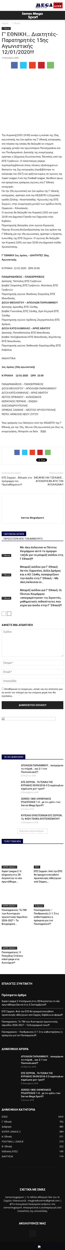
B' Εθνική (7, 1146)
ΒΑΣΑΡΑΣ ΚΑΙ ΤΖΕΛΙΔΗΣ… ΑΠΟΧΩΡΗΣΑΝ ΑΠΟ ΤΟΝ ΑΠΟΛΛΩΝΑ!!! (48, 481)
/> (37, 1247)
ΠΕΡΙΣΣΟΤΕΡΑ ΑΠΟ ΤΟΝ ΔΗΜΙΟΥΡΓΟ (23, 538)
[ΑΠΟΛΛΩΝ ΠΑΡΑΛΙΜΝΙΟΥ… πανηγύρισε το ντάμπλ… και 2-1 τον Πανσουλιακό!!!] (10, 769)
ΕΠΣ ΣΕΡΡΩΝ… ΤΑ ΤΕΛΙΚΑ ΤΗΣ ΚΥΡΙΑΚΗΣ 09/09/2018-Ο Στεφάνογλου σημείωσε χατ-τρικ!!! (42, 785)
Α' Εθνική (7, 1136)
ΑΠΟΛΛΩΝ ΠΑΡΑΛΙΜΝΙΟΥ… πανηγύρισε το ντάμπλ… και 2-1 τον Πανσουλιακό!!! (42, 768)
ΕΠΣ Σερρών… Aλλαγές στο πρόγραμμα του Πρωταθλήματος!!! (17, 481)
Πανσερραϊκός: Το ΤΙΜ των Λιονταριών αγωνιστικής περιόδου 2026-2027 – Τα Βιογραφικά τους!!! (30, 1023)
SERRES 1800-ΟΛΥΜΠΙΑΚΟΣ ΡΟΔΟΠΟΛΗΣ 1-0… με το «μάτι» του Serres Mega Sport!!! (40, 802)
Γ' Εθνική (16, 23)
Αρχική (5, 23)
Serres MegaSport (32, 517)
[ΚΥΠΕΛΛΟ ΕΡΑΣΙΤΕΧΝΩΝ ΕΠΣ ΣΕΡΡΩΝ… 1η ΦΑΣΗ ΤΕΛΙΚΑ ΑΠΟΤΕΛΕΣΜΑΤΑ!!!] (10, 819)
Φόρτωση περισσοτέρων (31, 831)
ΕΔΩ (43, 431)
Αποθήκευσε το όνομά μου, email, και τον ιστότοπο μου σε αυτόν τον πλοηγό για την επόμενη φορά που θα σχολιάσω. (32, 692)
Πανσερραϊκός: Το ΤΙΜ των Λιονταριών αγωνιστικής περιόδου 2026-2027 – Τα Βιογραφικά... (14, 917)
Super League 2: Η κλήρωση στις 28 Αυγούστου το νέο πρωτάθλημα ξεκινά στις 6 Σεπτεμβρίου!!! (31, 1003)
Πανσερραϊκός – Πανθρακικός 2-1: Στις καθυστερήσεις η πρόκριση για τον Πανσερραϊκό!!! (46, 917)
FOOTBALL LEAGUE (13, 1141)
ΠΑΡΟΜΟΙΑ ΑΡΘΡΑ (14, 534)
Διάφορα (39, 906)
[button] (60, 15)
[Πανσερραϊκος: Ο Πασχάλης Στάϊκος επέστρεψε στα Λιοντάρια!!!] (16, 939)
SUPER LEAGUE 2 (9, 867)
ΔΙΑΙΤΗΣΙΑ (7, 1156)
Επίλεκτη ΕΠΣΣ (10, 1151)
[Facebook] (32, 1233)
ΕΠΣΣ (37, 867)
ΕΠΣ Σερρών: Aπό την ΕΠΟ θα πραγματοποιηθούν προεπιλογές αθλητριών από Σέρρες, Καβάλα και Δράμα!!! (32, 1013)
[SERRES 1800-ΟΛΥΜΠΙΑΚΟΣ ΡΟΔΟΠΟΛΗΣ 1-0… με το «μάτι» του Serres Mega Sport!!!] (10, 803)
